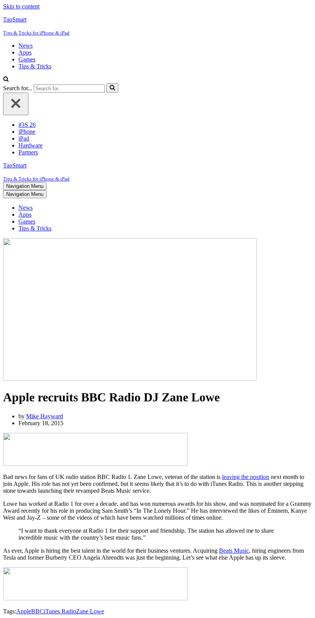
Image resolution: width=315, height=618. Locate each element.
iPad (23, 138)
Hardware (30, 145)
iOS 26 (27, 124)
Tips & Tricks (34, 66)
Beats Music (234, 550)
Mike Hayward (44, 416)
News (25, 45)
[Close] (15, 104)
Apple (23, 611)
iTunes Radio (60, 611)
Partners (28, 152)
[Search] (6, 79)
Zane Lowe (90, 611)
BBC (37, 611)
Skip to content (21, 6)
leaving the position (245, 477)
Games (26, 59)
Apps (25, 52)
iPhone (26, 131)
